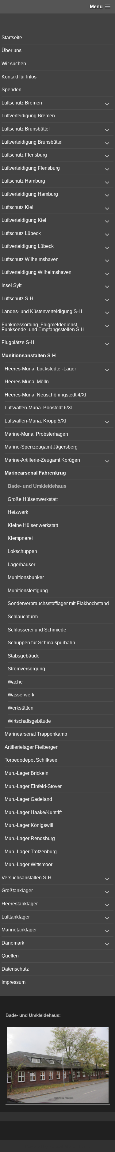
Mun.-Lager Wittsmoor (28, 864)
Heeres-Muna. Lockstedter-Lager (40, 368)
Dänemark (13, 942)
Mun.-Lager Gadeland (28, 799)
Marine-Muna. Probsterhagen (36, 434)
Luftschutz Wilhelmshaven (30, 259)
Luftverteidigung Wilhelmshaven (36, 272)
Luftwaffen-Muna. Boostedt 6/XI (38, 407)
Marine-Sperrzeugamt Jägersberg (41, 446)
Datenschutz (15, 969)
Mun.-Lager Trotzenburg (31, 851)
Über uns (11, 50)
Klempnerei (20, 538)
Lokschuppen (22, 551)
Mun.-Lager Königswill (29, 825)
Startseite (12, 37)
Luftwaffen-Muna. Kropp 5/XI (35, 420)
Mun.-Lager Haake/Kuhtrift (33, 812)
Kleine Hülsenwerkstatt (33, 525)
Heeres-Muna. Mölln (27, 381)
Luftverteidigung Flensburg (31, 168)
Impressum (13, 982)
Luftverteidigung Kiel (24, 220)
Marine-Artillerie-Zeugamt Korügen (42, 460)
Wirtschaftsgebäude (29, 721)
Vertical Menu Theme (69, 1146)
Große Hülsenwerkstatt (33, 499)
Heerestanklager (20, 903)
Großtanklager (17, 890)
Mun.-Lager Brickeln (26, 773)
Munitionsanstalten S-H (29, 355)
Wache (15, 681)
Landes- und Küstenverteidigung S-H (42, 311)
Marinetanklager (19, 929)
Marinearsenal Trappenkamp (36, 734)
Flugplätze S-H (18, 342)
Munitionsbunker (26, 577)
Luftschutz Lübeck (21, 233)
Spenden (11, 89)
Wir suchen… (16, 63)
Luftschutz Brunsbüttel (26, 128)
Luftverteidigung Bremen (28, 115)
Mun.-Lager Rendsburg (30, 838)
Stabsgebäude (24, 655)
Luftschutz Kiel (17, 207)
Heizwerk (18, 512)
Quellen (10, 955)
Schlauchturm (23, 616)
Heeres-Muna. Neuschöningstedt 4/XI (45, 394)
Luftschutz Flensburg (24, 154)
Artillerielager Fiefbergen (32, 747)
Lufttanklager (16, 916)
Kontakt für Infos (19, 76)
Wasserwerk (21, 694)
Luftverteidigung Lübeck (28, 246)
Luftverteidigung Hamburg (30, 194)
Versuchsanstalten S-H (27, 877)
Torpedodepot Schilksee (31, 760)
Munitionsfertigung (28, 590)
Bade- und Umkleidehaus (37, 486)
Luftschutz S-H (17, 298)
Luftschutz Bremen (22, 102)
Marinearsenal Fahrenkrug (35, 473)
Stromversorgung (26, 668)
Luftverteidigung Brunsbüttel (32, 142)
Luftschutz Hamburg (23, 181)
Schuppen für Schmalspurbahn (41, 642)
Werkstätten (20, 708)
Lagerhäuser (21, 564)
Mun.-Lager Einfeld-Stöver (33, 786)
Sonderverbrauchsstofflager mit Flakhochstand (58, 603)
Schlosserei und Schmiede (37, 629)
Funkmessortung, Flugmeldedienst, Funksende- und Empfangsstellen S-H (43, 327)
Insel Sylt (11, 285)
